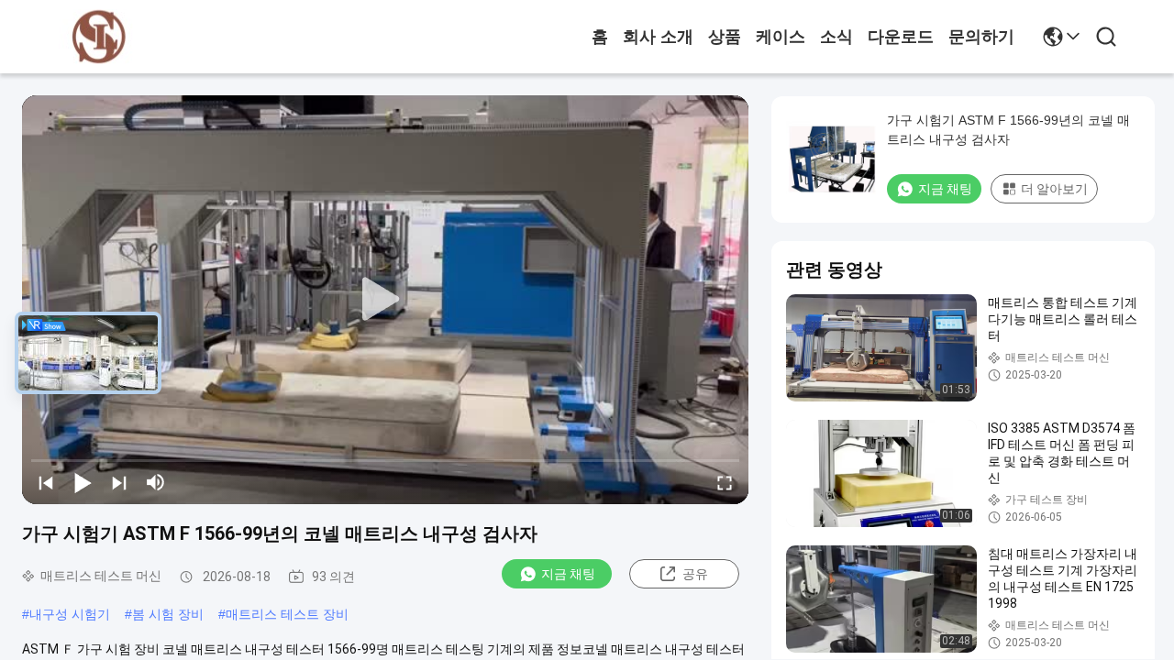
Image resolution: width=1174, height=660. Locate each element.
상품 (724, 37)
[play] (385, 300)
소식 (836, 37)
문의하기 (981, 37)
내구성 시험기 (69, 614)
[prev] (46, 482)
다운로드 (901, 37)
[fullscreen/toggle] (724, 482)
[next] (119, 482)
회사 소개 (658, 37)
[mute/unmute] (156, 482)
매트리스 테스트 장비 (287, 614)
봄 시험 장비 (168, 614)
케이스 (780, 37)
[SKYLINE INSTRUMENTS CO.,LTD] (99, 37)
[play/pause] (82, 482)
